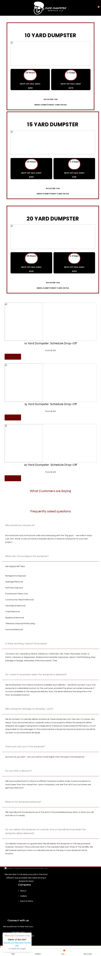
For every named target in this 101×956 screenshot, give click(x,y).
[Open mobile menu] (3, 7)
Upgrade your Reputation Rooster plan (17, 944)
